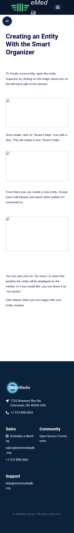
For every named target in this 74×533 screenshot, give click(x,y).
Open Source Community (53, 438)
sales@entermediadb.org (20, 450)
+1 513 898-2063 (17, 460)
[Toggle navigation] (57, 7)
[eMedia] (18, 387)
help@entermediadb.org (20, 485)
